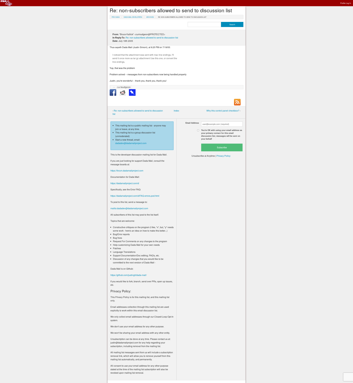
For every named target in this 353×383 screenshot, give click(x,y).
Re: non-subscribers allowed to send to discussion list (182, 17)
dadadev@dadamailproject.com (130, 143)
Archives (150, 17)
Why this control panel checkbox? (223, 110)
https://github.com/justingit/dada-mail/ (128, 275)
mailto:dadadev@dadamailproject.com (129, 208)
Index (176, 110)
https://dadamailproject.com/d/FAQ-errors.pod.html (134, 195)
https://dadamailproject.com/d (124, 183)
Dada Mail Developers (133, 17)
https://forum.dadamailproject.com (126, 170)
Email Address (192, 122)
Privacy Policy (223, 155)
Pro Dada (116, 17)
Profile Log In (345, 3)
